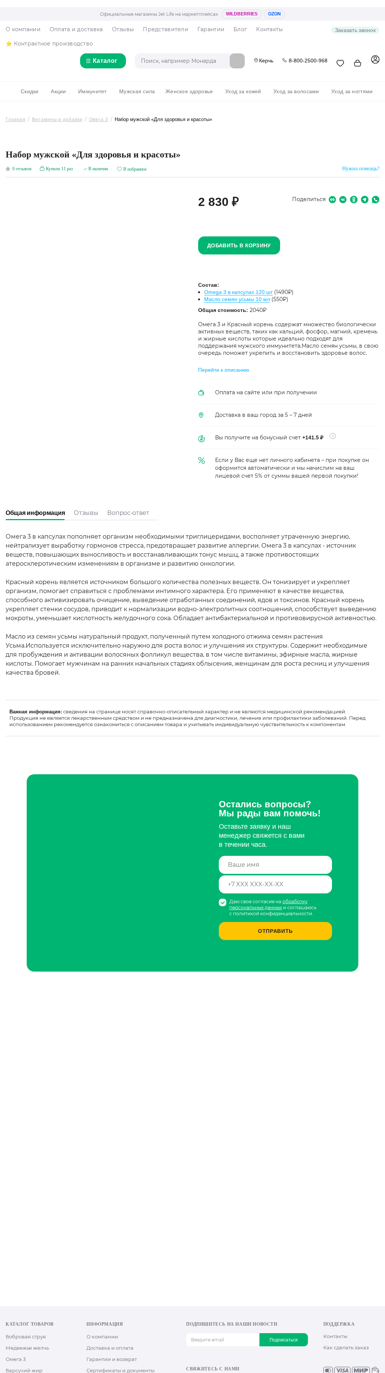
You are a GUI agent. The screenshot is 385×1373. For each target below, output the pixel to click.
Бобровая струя (26, 1337)
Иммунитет (92, 91)
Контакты (269, 29)
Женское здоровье (189, 91)
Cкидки (30, 91)
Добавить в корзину (239, 245)
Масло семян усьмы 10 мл (237, 299)
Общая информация (35, 513)
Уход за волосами (296, 91)
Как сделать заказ (346, 1347)
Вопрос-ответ (128, 512)
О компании (23, 29)
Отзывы (123, 29)
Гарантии (210, 29)
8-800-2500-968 (308, 61)
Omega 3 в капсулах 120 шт (238, 292)
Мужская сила (137, 91)
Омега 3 (16, 1359)
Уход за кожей (243, 91)
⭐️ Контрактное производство (49, 43)
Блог (240, 29)
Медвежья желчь (27, 1348)
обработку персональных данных (268, 904)
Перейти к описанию (223, 370)
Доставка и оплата (109, 1348)
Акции (58, 91)
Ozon (274, 14)
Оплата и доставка (76, 29)
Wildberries (242, 14)
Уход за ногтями (352, 91)
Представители (165, 29)
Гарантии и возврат (111, 1359)
